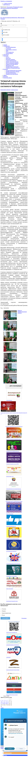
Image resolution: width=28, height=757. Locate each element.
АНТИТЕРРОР (8, 657)
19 (4, 703)
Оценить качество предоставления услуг (11, 632)
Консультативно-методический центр (11, 551)
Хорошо (4, 611)
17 (1, 703)
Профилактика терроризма (12, 66)
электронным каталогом (15, 733)
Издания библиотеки (11, 72)
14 (7, 701)
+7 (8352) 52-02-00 (7, 3)
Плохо (3, 615)
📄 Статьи (20, 748)
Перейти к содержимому (6, 1)
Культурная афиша (7, 77)
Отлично (4, 609)
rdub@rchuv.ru (6, 4)
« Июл (2, 707)
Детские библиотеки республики (13, 70)
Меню (4, 42)
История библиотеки (11, 47)
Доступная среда (10, 52)
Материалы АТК (10, 65)
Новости (20, 310)
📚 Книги (10, 748)
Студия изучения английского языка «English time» (13, 563)
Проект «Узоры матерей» (9, 588)
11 (2, 701)
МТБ (7, 50)
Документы (6, 54)
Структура (8, 48)
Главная (5, 44)
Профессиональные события (12, 71)
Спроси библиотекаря (11, 60)
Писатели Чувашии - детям (9, 476)
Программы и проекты (11, 49)
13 (6, 701)
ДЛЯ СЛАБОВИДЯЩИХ (15, 386)
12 (4, 701)
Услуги (7, 57)
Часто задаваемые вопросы (12, 63)
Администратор (14, 89)
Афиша (5, 75)
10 (1, 701)
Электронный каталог (9, 400)
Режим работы (9, 53)
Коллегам (5, 69)
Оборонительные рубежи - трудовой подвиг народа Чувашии (14, 501)
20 (6, 703)
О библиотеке (6, 46)
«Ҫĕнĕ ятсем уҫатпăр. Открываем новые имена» (12, 538)
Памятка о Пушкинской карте (13, 68)
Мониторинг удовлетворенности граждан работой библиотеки (14, 426)
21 (7, 703)
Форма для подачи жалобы (12, 61)
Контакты (5, 76)
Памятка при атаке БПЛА (12, 64)
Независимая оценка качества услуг (11, 526)
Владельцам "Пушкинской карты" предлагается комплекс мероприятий (12, 7)
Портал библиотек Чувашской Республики (12, 601)
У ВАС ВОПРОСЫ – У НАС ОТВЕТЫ (11, 576)
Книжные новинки (10, 59)
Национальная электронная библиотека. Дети (12, 682)
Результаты (24, 618)
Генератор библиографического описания (12, 694)
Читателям (5, 55)
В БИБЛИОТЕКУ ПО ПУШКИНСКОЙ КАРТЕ (12, 451)
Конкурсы (8, 58)
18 (3, 703)
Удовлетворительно (6, 613)
